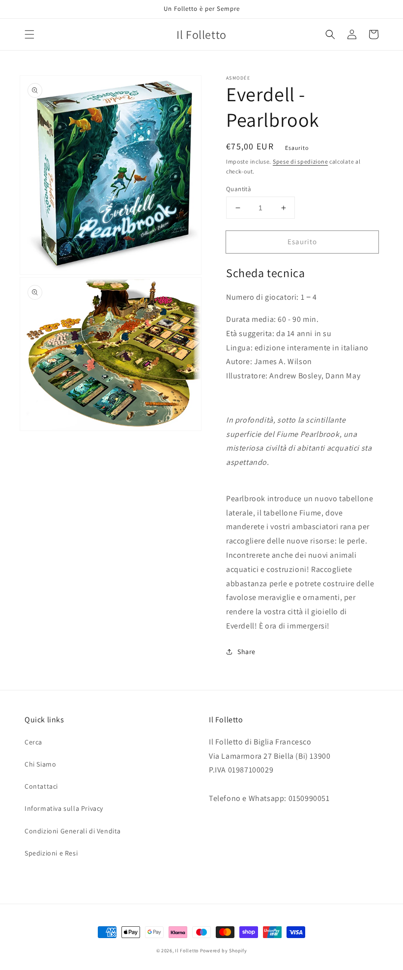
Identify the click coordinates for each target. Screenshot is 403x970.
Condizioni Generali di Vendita (73, 831)
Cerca (33, 742)
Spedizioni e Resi (51, 853)
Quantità (238, 189)
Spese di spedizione (300, 161)
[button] (29, 34)
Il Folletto (187, 950)
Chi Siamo (40, 764)
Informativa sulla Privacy (64, 808)
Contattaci (41, 786)
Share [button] (246, 651)
